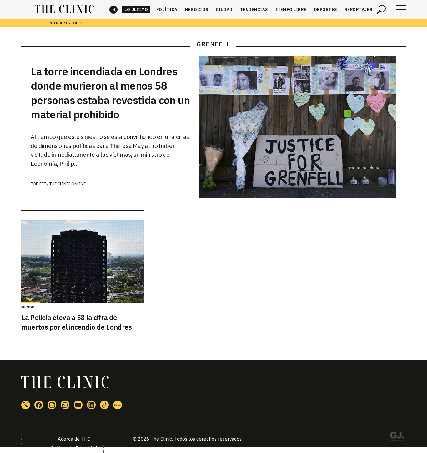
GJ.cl (397, 437)
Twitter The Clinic (25, 405)
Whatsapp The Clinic (65, 405)
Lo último (136, 9)
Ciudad (224, 9)
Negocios (196, 9)
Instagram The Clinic (52, 405)
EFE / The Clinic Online (62, 183)
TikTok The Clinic (104, 405)
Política (167, 9)
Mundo (28, 307)
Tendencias (254, 9)
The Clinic (113, 9)
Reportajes (358, 9)
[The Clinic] (64, 9)
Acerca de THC (74, 439)
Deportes (325, 9)
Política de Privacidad (74, 448)
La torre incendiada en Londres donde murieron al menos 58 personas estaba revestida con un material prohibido (110, 92)
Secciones (401, 9)
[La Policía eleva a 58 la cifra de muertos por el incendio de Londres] (82, 261)
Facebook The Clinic (38, 405)
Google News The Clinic (117, 405)
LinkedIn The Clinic (91, 405)
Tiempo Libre (291, 9)
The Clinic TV (78, 405)
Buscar (381, 9)
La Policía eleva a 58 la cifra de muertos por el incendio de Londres (76, 322)
